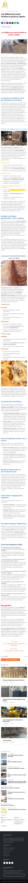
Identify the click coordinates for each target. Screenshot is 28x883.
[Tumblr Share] (12, 23)
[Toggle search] (24, 4)
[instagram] (13, 4)
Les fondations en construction (13, 766)
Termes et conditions (8, 850)
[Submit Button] (23, 875)
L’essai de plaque (7, 740)
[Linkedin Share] (10, 23)
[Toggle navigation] (26, 4)
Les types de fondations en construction (17, 809)
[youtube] (11, 4)
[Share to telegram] (18, 23)
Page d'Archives (6, 855)
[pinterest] (19, 4)
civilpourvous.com (23, 881)
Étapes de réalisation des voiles (15, 761)
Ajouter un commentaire (11, 659)
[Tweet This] (5, 23)
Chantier (9, 760)
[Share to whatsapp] (15, 23)
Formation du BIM (11, 753)
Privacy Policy (6, 853)
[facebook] (15, 4)
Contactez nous (6, 851)
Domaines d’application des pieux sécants (13, 680)
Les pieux (13, 808)
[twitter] (17, 4)
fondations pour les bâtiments (17, 190)
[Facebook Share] (2, 23)
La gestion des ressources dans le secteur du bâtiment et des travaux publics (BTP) (17, 782)
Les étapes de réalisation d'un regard (16, 768)
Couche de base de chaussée (7, 805)
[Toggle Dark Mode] (22, 4)
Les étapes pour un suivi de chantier (16, 798)
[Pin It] (7, 23)
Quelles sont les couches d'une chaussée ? (10, 788)
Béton (9, 773)
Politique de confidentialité (9, 848)
